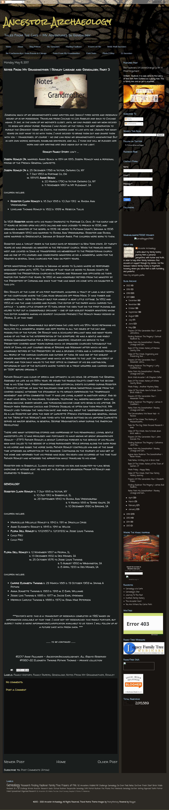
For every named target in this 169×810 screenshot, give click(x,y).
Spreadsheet (16, 791)
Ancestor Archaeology (57, 21)
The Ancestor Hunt (133, 601)
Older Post (108, 761)
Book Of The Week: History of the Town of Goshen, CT (145, 465)
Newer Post (14, 761)
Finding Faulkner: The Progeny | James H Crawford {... (145, 403)
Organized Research (28, 791)
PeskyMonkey (112, 802)
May (131, 327)
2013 (128, 525)
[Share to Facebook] (25, 670)
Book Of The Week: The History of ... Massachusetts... (143, 420)
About (20, 47)
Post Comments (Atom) (35, 770)
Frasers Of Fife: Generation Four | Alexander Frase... (142, 397)
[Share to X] (22, 670)
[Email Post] (11, 670)
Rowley (109, 675)
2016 (128, 514)
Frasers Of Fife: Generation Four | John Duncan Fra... (144, 438)
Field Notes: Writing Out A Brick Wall (143, 460)
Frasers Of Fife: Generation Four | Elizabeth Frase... (146, 480)
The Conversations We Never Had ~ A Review (143, 414)
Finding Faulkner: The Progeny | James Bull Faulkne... (146, 486)
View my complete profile (133, 275)
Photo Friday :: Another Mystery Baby (143, 386)
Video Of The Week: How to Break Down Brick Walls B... (145, 391)
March (131, 501)
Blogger (132, 802)
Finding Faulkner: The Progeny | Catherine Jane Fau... (145, 443)
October (132, 308)
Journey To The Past (134, 595)
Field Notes (91, 53)
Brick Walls (157, 785)
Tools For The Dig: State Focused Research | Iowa (145, 426)
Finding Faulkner (74, 47)
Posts (129, 119)
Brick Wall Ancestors (116, 47)
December (133, 300)
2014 (128, 522)
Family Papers (42, 675)
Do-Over (138, 785)
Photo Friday (108, 53)
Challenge (103, 785)
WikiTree (160, 634)
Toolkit (154, 788)
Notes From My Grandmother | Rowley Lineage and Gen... (144, 343)
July (131, 320)
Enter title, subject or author (134, 570)
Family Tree (55, 785)
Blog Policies (35, 47)
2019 (128, 289)
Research (25, 785)
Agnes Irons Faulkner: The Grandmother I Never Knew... (145, 455)
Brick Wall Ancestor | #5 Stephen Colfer (145, 377)
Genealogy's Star (133, 592)
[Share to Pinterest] (27, 670)
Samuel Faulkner (60, 788)
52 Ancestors (126, 53)
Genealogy (58, 675)
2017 (128, 297)
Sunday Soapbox (69, 791)
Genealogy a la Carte (134, 588)
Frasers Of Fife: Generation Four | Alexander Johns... (142, 361)
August (132, 316)
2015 (128, 518)
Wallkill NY (93, 785)
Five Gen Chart (58, 791)
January (132, 509)
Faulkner (98, 788)
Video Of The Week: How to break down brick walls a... (144, 432)
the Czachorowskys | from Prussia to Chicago (26, 53)
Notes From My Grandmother (66, 53)
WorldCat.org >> (134, 579)
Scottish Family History (135, 598)
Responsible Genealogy (75, 788)
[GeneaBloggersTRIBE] (144, 238)
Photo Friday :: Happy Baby (139, 469)
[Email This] (17, 670)
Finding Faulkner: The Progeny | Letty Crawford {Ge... (143, 366)
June (131, 323)
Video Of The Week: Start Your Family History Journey (143, 474)
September (133, 312)
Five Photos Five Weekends (112, 788)
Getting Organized (144, 788)
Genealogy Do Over (116, 785)
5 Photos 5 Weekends (82, 791)
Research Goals (47, 788)
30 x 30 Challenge (20, 788)
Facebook (10, 788)
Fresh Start (147, 785)
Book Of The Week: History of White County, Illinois (143, 382)
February (132, 505)
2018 (128, 293)
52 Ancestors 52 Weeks (45, 791)
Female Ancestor (34, 788)
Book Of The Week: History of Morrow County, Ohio (143, 349)
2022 (128, 285)
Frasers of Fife (94, 47)
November (133, 304)
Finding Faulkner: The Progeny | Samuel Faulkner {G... (144, 337)
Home (8, 47)
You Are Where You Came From (139, 604)
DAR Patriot (89, 788)
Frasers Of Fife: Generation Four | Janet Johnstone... (144, 332)
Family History (23, 675)
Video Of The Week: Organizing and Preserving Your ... (143, 355)
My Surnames (53, 47)
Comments (131, 124)
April (131, 497)
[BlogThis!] (20, 670)
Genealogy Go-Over (130, 788)
